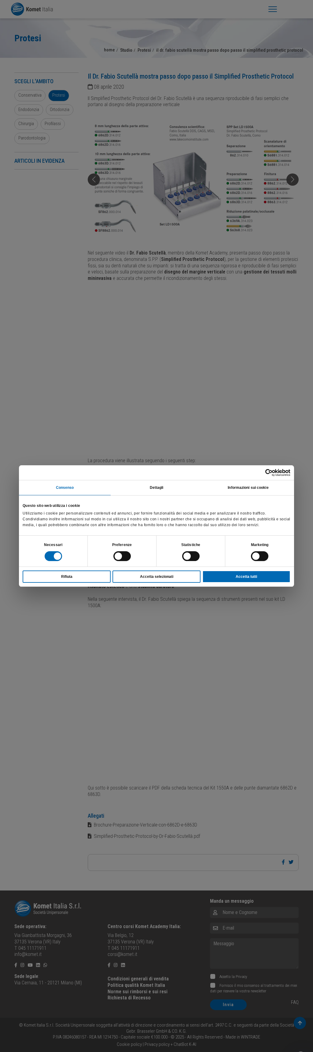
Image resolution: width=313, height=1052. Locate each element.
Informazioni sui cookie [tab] (248, 487)
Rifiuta (66, 576)
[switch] (122, 556)
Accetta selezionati (156, 576)
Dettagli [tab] (157, 487)
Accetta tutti (246, 576)
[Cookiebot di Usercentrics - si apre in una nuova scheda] (263, 472)
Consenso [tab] (65, 487)
